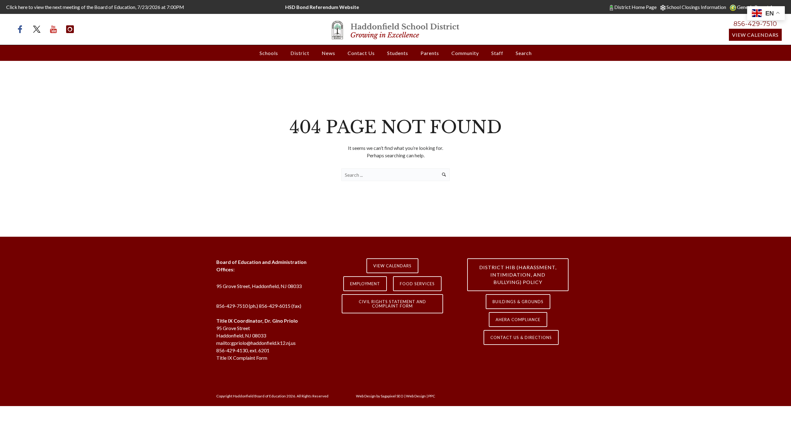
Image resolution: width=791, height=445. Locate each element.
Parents (430, 53)
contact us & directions (521, 337)
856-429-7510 (755, 24)
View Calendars (755, 35)
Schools (269, 53)
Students (397, 53)
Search (524, 53)
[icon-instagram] (70, 29)
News (328, 53)
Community (465, 53)
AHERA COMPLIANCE (518, 319)
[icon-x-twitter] (38, 29)
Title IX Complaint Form (241, 358)
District (299, 53)
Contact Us (361, 53)
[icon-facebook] (21, 29)
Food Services (417, 283)
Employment (365, 283)
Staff (497, 53)
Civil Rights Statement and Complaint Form (392, 303)
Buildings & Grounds (518, 301)
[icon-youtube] (55, 29)
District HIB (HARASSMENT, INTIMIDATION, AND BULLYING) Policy (517, 274)
